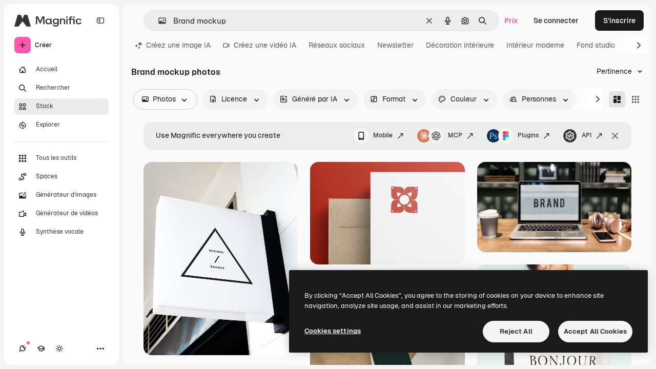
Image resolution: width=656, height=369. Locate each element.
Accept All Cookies (595, 331)
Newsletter (395, 45)
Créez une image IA (178, 45)
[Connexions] (22, 348)
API (586, 135)
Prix (511, 20)
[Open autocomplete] (158, 21)
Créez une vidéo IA (265, 45)
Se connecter (556, 20)
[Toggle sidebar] (100, 20)
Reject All (516, 331)
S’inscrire (619, 20)
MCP (455, 135)
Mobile (383, 135)
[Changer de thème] (59, 348)
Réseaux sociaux (337, 45)
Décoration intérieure (460, 45)
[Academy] (41, 348)
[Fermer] (615, 136)
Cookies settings (332, 330)
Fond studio (596, 45)
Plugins (528, 135)
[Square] (635, 99)
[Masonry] (617, 99)
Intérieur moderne (535, 45)
